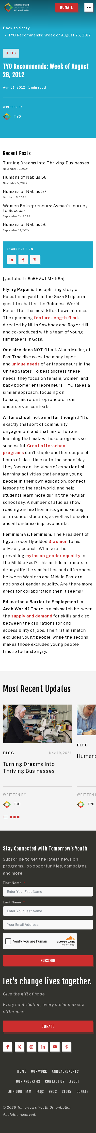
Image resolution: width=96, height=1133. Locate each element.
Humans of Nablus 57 (25, 191)
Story (67, 1091)
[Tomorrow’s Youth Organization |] (16, 7)
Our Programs (28, 1081)
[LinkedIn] (43, 1047)
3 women (58, 541)
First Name (12, 882)
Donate (82, 1091)
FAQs (40, 1091)
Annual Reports (65, 1071)
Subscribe (48, 961)
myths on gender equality (52, 555)
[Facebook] (7, 1047)
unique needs (26, 364)
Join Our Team (20, 1091)
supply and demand (31, 616)
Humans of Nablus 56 (25, 224)
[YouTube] (55, 1047)
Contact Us (54, 1081)
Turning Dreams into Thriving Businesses (46, 163)
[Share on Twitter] (35, 259)
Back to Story (16, 28)
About (74, 1081)
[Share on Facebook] (23, 259)
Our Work (39, 1071)
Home (21, 1071)
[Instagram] (31, 1047)
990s (53, 1091)
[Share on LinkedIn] (11, 259)
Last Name (12, 902)
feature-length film (55, 317)
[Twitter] (19, 1047)
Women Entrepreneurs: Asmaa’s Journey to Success (45, 208)
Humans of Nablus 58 (25, 177)
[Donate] (66, 1047)
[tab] (5, 817)
